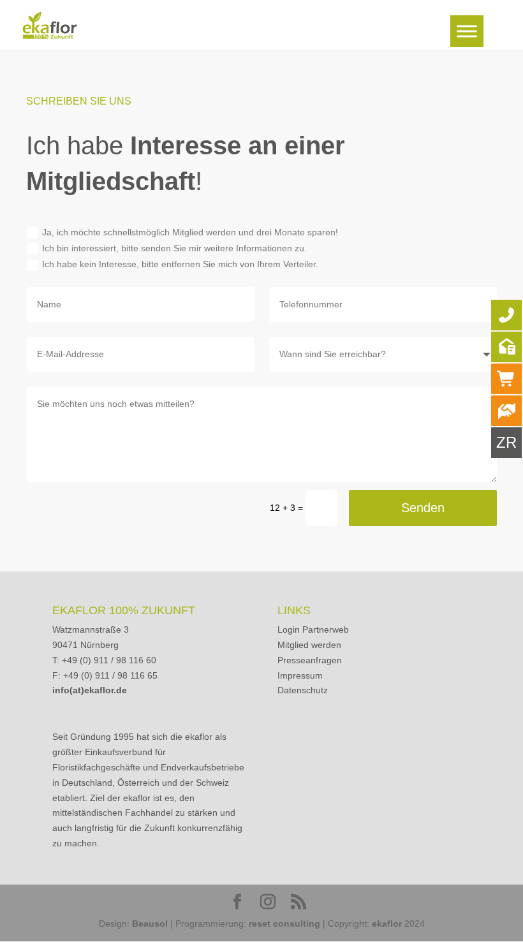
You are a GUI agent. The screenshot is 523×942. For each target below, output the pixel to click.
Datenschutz (302, 690)
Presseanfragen (309, 660)
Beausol (150, 923)
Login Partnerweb (313, 629)
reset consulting (284, 923)
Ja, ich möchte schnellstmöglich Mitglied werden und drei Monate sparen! (190, 232)
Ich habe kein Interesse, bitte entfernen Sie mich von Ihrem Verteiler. (180, 264)
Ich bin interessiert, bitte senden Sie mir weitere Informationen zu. (174, 248)
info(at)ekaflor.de (89, 690)
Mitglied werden (309, 645)
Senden (423, 508)
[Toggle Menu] (467, 31)
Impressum (300, 675)
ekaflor (387, 923)
